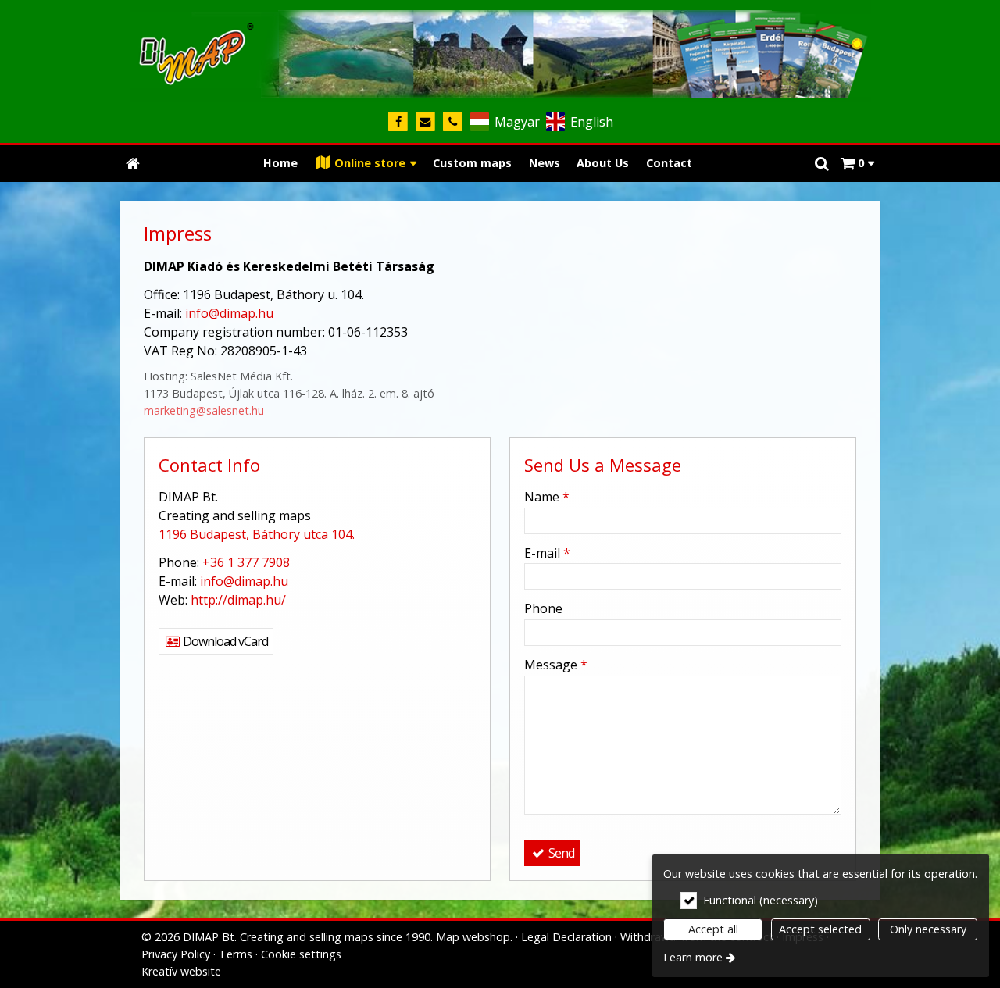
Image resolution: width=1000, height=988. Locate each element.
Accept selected (820, 929)
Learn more (693, 957)
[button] (857, 163)
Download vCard (224, 641)
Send (560, 852)
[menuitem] (132, 163)
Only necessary (928, 929)
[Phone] (452, 122)
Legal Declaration (566, 936)
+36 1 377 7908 (246, 562)
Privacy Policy (175, 954)
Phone (543, 608)
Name (547, 496)
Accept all (713, 929)
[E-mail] (425, 122)
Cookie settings (301, 954)
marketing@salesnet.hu (204, 410)
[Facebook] (398, 122)
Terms (235, 954)
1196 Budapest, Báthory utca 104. (257, 534)
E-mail (547, 553)
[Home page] (500, 51)
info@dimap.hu (229, 313)
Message (556, 664)
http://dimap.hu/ (238, 599)
